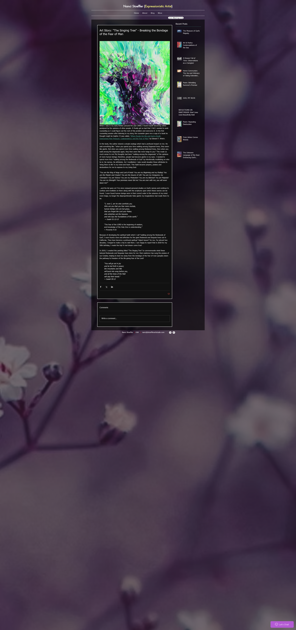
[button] (145, 13)
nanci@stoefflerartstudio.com (153, 332)
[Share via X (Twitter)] (106, 287)
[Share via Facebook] (101, 287)
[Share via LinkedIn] (112, 287)
